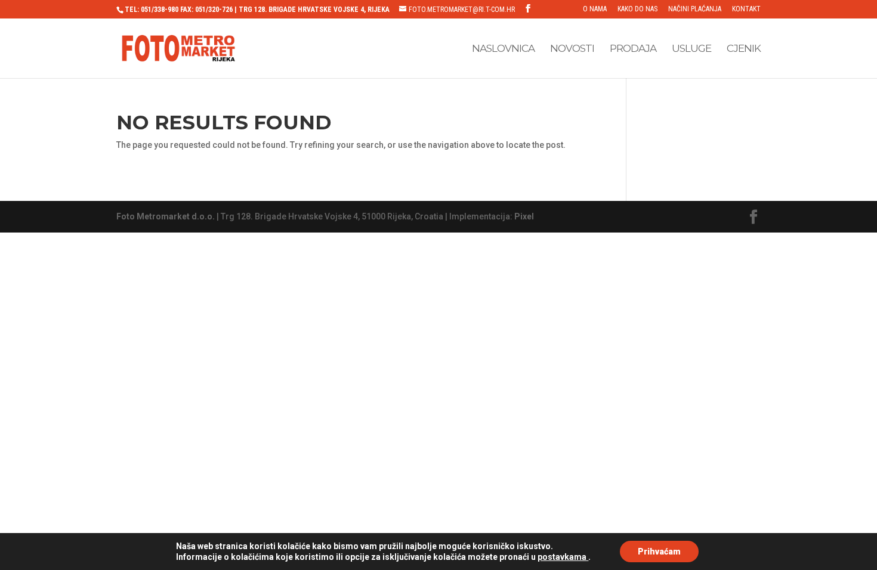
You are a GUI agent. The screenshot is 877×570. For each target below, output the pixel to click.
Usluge (691, 49)
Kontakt (746, 9)
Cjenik (744, 49)
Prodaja (633, 49)
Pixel (524, 216)
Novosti (572, 49)
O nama (595, 9)
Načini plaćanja (694, 9)
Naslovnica (503, 49)
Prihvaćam (659, 551)
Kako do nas (637, 9)
